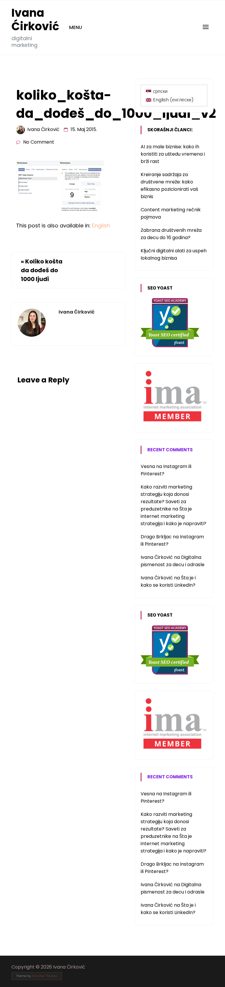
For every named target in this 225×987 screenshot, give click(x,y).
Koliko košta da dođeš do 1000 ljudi (41, 270)
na (152, 466)
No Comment (38, 142)
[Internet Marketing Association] (174, 421)
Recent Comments (170, 450)
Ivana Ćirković (35, 19)
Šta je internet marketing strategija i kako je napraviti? (173, 516)
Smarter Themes (44, 976)
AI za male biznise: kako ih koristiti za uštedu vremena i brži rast (173, 154)
